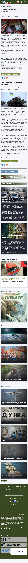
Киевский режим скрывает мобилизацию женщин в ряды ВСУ (13, 235)
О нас (8, 486)
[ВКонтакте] (2, 78)
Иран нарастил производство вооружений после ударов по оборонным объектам (14, 198)
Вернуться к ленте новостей (14, 495)
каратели (19, 68)
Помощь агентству (20, 486)
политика (3, 71)
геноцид (13, 68)
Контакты (8, 489)
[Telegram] (4, 78)
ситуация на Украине (12, 71)
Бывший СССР (9, 6)
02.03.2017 (6, 13)
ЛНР (17, 158)
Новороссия (23, 158)
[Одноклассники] (7, 78)
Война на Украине (5, 68)
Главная (3, 6)
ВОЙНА (3, 158)
